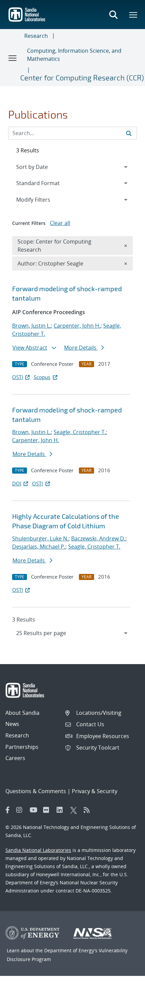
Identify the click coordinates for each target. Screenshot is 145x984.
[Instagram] (21, 810)
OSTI (17, 377)
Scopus (42, 377)
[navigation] (72, 633)
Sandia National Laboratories (38, 850)
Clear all (60, 223)
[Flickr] (48, 810)
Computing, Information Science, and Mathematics (74, 54)
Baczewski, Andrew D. (98, 538)
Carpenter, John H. (77, 325)
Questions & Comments (35, 791)
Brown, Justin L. (31, 325)
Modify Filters (42, 199)
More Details (81, 347)
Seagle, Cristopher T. (80, 432)
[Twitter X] (75, 810)
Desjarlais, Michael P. (38, 546)
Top (125, 976)
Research (36, 36)
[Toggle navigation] (12, 57)
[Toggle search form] (113, 14)
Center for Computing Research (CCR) (82, 77)
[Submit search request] (129, 133)
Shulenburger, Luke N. (40, 538)
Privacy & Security (94, 791)
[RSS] (89, 810)
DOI (16, 483)
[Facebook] (8, 810)
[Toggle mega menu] (133, 14)
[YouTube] (35, 810)
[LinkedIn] (62, 810)
